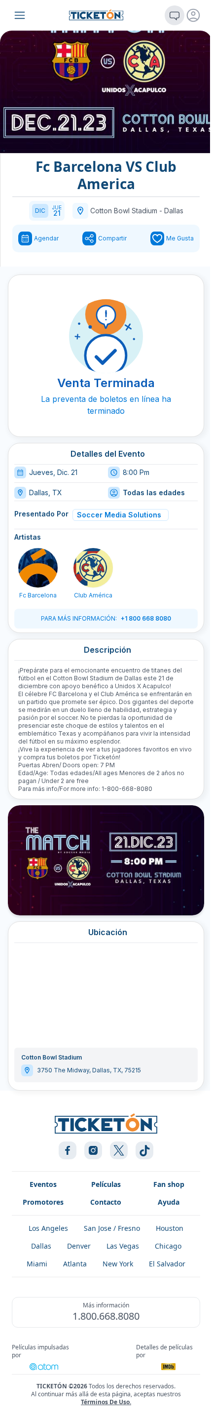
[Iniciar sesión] (193, 15)
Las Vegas (122, 1246)
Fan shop (168, 1184)
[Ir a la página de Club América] (93, 568)
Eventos (43, 1184)
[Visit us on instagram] (93, 1150)
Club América (93, 595)
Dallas (173, 210)
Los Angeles (48, 1228)
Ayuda (168, 1202)
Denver (79, 1246)
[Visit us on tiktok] (144, 1150)
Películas (106, 1184)
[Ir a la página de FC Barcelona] (38, 568)
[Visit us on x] (119, 1150)
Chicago (168, 1246)
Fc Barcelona (38, 595)
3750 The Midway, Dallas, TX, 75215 (89, 1070)
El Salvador (167, 1263)
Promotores (43, 1202)
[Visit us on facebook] (67, 1150)
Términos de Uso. (106, 1402)
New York (118, 1263)
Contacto (105, 1202)
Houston (169, 1228)
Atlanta (75, 1263)
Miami (37, 1263)
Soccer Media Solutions (119, 515)
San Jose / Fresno (112, 1228)
